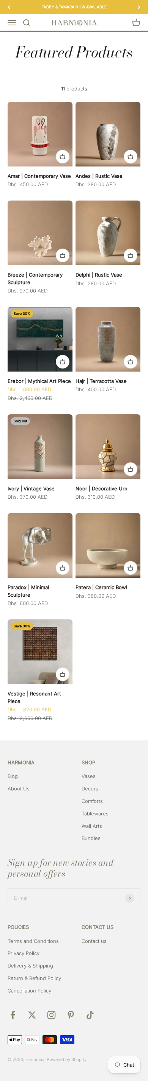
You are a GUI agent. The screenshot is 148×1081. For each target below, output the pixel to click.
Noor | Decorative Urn (102, 488)
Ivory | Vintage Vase (31, 488)
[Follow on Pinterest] (71, 1015)
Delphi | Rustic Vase (99, 275)
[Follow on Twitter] (32, 1015)
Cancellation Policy (29, 991)
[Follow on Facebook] (13, 1015)
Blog (13, 776)
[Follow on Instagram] (51, 1015)
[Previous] (9, 7)
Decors (90, 788)
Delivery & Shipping (30, 966)
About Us (19, 788)
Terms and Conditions (33, 941)
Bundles (91, 838)
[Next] (139, 7)
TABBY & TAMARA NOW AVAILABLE (74, 7)
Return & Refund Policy (34, 978)
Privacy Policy (23, 953)
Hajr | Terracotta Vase (101, 381)
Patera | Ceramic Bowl (101, 587)
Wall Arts (92, 826)
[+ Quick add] (62, 156)
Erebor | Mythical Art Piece (39, 381)
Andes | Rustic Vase (99, 176)
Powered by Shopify (67, 1059)
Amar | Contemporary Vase (39, 176)
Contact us (94, 941)
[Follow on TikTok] (90, 1015)
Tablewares (95, 813)
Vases (89, 776)
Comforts (92, 801)
